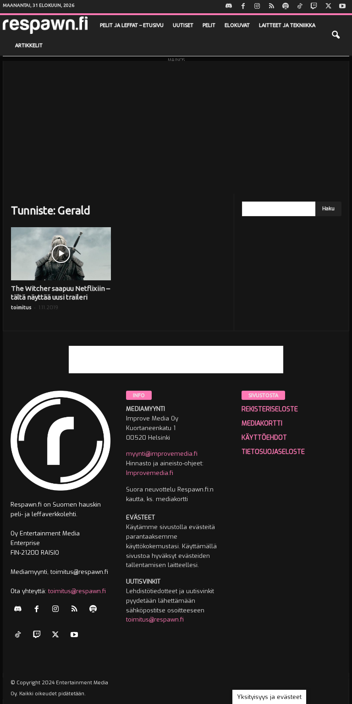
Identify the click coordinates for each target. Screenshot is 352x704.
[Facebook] (242, 6)
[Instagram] (257, 6)
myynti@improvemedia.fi (162, 454)
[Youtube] (342, 6)
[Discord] (228, 6)
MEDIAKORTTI (262, 423)
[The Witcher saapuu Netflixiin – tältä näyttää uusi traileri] (61, 253)
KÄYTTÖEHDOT (264, 437)
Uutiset (183, 25)
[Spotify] (285, 6)
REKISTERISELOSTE (270, 409)
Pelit (209, 25)
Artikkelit (29, 45)
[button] (335, 35)
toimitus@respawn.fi (77, 591)
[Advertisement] (176, 125)
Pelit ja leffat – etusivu (132, 25)
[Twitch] (313, 6)
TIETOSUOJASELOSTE (273, 452)
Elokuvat (237, 25)
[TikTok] (299, 6)
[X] (328, 6)
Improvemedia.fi (149, 473)
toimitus (21, 307)
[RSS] (271, 6)
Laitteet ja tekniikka (287, 25)
